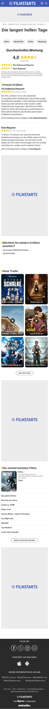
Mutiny (20, 472)
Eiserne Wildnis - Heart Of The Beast (15, 514)
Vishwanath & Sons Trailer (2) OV (37, 365)
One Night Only (7, 518)
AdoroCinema (9, 680)
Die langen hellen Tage (24, 30)
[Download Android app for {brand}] (28, 663)
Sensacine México (32, 680)
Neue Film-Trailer (24, 373)
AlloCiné (5, 677)
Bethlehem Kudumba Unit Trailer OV (13, 334)
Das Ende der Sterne (9, 500)
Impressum (21, 689)
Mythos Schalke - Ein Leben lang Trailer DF (13, 302)
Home (4, 24)
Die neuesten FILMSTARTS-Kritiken (15, 250)
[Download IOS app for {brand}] (20, 663)
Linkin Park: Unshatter (10, 532)
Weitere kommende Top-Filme (24, 540)
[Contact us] (35, 648)
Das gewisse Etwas (8, 496)
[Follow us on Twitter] (21, 648)
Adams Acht (6, 509)
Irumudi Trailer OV (36, 334)
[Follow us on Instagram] (28, 648)
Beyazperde (38, 677)
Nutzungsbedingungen (35, 689)
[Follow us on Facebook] (14, 648)
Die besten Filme (9, 253)
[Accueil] (22, 3)
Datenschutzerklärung (18, 691)
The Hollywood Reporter (23, 65)
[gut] (6, 68)
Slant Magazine (19, 69)
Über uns (7, 689)
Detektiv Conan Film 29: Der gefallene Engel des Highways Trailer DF (13, 365)
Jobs (14, 689)
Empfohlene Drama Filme (28, 24)
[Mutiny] (9, 481)
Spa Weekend (6, 528)
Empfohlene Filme (13, 24)
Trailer (20, 480)
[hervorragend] (6, 65)
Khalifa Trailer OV (36, 302)
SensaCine (21, 677)
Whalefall (4, 523)
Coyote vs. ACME (8, 505)
